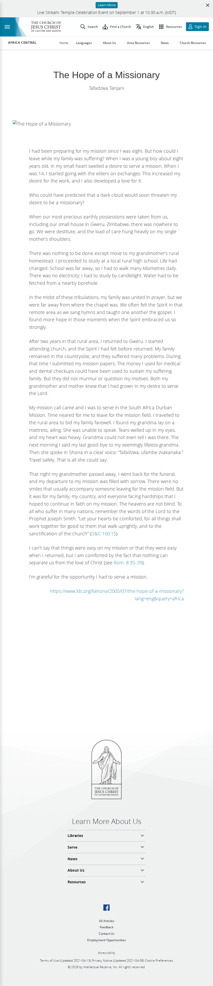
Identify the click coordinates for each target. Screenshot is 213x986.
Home (63, 43)
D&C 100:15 (103, 533)
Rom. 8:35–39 (128, 562)
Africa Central (22, 43)
